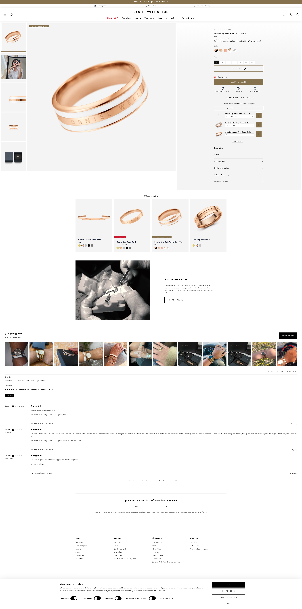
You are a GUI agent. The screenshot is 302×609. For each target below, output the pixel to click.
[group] (17, 334)
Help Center (118, 542)
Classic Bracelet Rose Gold (89, 239)
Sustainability (194, 545)
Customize (227, 591)
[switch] (97, 598)
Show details (165, 598)
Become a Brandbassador (199, 549)
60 (252, 62)
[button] (5, 14)
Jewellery (79, 549)
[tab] (275, 371)
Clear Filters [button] (9, 395)
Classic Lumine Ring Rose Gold (238, 132)
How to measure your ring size (125, 558)
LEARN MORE (176, 299)
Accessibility (118, 552)
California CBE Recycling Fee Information (166, 562)
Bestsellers (126, 18)
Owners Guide (157, 555)
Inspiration (79, 558)
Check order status (120, 549)
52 (228, 62)
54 (234, 62)
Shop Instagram (81, 545)
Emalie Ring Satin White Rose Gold (169, 242)
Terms (154, 545)
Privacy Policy (191, 512)
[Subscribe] (166, 506)
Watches (148, 18)
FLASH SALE (112, 18)
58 (246, 62)
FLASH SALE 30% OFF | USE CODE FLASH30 (151, 2)
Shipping (216, 39)
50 (222, 62)
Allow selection (228, 597)
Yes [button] (47, 424)
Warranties (155, 552)
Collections (187, 18)
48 (217, 62)
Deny (228, 603)
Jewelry (161, 18)
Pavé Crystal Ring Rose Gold (237, 123)
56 (240, 62)
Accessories (80, 555)
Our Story (193, 542)
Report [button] (51, 424)
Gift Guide (79, 542)
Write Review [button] (288, 335)
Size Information (119, 555)
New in (138, 18)
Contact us (117, 545)
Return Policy (156, 549)
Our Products (156, 558)
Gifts (173, 18)
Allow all (228, 585)
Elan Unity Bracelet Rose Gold (237, 113)
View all (151, 256)
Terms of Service (202, 512)
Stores (78, 552)
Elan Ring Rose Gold (201, 239)
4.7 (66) (222, 29)
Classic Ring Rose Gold (126, 242)
